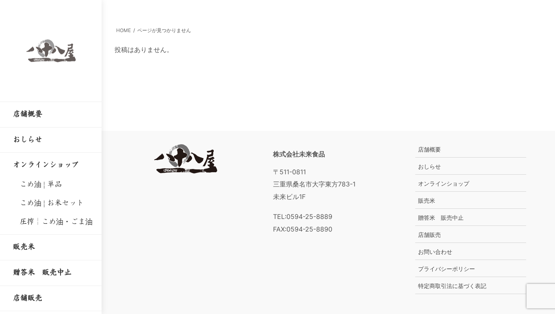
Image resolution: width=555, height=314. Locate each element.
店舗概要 (429, 149)
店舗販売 (429, 234)
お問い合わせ (435, 251)
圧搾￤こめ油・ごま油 (56, 222)
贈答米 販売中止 (441, 217)
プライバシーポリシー (446, 268)
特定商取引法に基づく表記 (452, 285)
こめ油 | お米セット (52, 203)
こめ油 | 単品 (41, 184)
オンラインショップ (443, 183)
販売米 (426, 200)
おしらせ (429, 166)
